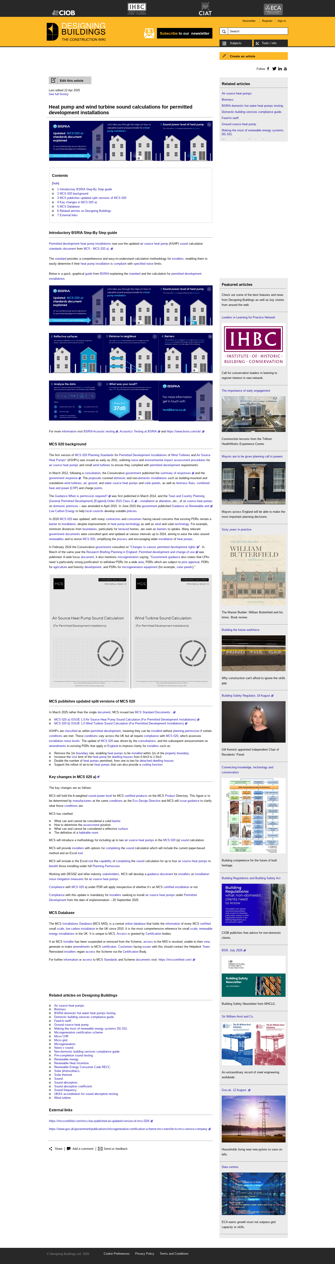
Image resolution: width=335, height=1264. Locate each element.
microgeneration (128, 557)
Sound (58, 1078)
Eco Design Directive (146, 800)
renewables (56, 539)
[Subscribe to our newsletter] (178, 38)
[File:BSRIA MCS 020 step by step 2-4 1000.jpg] (131, 374)
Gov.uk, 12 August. (234, 1090)
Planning (93, 455)
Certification (153, 933)
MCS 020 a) (86, 777)
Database (66, 913)
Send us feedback (116, 1148)
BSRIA (77, 233)
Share (58, 1148)
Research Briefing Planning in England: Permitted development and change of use (140, 552)
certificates (109, 946)
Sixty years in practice (236, 529)
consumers (134, 519)
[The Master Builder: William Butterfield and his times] (254, 604)
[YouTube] (285, 68)
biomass (182, 483)
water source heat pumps (121, 483)
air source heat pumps (63, 465)
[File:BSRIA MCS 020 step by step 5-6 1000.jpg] (131, 421)
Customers (125, 946)
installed (156, 731)
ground (92, 483)
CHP (74, 488)
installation (102, 263)
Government (159, 557)
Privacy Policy (144, 1253)
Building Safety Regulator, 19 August (246, 695)
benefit (53, 866)
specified (139, 263)
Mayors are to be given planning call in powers (252, 456)
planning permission (186, 731)
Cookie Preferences (117, 1253)
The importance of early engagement (246, 390)
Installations (159, 455)
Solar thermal (63, 1074)
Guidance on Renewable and (190, 506)
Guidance (61, 496)
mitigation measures (70, 879)
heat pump (87, 243)
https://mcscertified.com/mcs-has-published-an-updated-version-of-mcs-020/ (99, 1121)
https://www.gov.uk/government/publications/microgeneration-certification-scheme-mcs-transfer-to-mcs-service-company (128, 1129)
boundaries (89, 529)
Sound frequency (65, 1090)
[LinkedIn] (279, 68)
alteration (165, 501)
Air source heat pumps (69, 1005)
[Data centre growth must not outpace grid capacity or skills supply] (254, 1214)
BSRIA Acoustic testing (99, 431)
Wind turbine (62, 1097)
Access (122, 933)
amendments (57, 746)
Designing (91, 995)
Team (206, 946)
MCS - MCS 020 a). (97, 248)
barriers (162, 529)
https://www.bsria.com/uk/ (184, 431)
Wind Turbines (180, 455)
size (74, 757)
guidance (174, 557)
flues (191, 483)
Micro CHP (61, 1036)
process (122, 539)
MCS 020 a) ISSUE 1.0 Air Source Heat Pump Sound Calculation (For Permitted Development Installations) (125, 719)
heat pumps (185, 539)
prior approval (190, 562)
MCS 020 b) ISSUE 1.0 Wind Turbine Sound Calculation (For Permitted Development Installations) (119, 723)
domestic (120, 478)
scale (60, 928)
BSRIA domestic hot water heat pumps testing (84, 1013)
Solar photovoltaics (67, 1071)
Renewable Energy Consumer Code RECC (82, 1067)
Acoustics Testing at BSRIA (138, 431)
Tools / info (269, 43)
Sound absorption (65, 1082)
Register (267, 21)
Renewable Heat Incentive (71, 1063)
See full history (59, 94)
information (69, 431)
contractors (113, 519)
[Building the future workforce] (254, 670)
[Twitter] (273, 68)
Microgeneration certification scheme (78, 1032)
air (84, 483)
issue (183, 800)
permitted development (186, 273)
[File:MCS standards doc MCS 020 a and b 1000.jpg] (131, 161)
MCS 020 (56, 444)
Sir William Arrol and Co (237, 1016)
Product (170, 795)
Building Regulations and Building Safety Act (251, 878)
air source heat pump (154, 243)
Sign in (281, 21)
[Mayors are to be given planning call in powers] (254, 503)
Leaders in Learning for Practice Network (248, 317)
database (140, 923)
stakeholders (110, 874)
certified (130, 795)
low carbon (73, 928)
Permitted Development (134, 455)
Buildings (109, 995)
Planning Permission (106, 866)
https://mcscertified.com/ (175, 959)
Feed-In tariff (62, 1021)
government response (63, 478)
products (141, 795)
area (141, 562)
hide (55, 183)
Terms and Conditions (174, 1253)
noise (149, 263)
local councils (94, 511)
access (148, 941)
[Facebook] (268, 68)
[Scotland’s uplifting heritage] (254, 1064)
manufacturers (82, 800)
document (69, 248)
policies (132, 511)
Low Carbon (56, 511)
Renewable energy (66, 1059)
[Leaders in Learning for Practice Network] (254, 365)
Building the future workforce (240, 630)
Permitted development (64, 243)
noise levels (72, 741)
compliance (151, 736)
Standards (107, 455)
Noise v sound (63, 1047)
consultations (147, 741)
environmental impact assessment (167, 460)
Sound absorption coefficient (73, 1086)
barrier (53, 524)
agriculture (60, 567)
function (157, 764)
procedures (198, 460)
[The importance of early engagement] (254, 431)
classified (71, 731)
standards (55, 248)
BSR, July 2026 (232, 950)
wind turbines (101, 465)
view (206, 941)
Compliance (56, 887)
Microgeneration (64, 1044)
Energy (70, 511)
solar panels (152, 483)
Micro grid (60, 1040)
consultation (92, 473)
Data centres (230, 1167)
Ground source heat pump (71, 1024)
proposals (95, 478)
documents (72, 534)
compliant (120, 263)
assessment (91, 825)
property (170, 753)
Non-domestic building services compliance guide (86, 1051)
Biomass (60, 1009)
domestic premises (65, 506)
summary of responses (175, 473)
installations (103, 243)
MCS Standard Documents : (153, 712)
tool (80, 853)
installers (178, 258)
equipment (150, 567)
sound (184, 243)
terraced (123, 529)
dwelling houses (122, 757)
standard (60, 258)
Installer (68, 941)
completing (113, 848)
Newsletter (249, 21)
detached (146, 760)
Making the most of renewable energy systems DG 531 (90, 1028)
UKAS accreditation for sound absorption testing (86, 1094)
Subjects (236, 43)
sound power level (100, 795)
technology (133, 524)
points (98, 488)
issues (146, 946)
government (133, 473)
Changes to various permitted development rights (163, 547)
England (112, 746)
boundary (82, 753)
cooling (146, 764)
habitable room (88, 832)
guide (112, 233)
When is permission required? (87, 496)
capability (105, 861)
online (129, 923)
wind (158, 524)
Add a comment (82, 1148)
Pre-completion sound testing (73, 1055)
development (93, 567)
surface (123, 828)
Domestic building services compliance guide (84, 1017)
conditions (55, 736)
